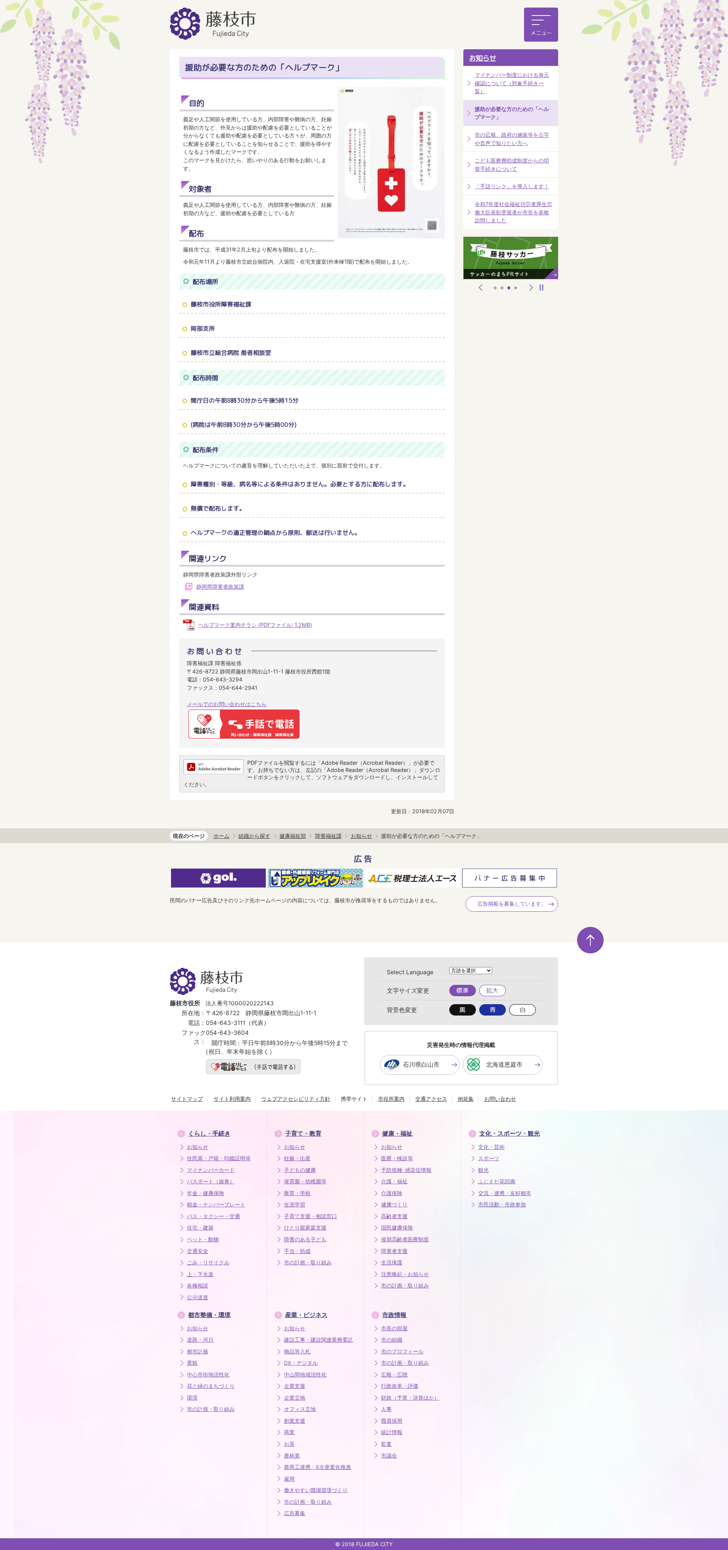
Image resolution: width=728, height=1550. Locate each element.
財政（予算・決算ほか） (410, 1398)
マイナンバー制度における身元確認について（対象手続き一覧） (512, 83)
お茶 (289, 1444)
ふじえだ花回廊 (496, 1181)
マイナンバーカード (211, 1170)
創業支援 (294, 1421)
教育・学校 (297, 1193)
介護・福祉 (394, 1181)
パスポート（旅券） (211, 1181)
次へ (531, 287)
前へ (481, 287)
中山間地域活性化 (305, 1375)
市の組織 (391, 1340)
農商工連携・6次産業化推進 (317, 1467)
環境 (192, 1398)
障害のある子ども (305, 1239)
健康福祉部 (292, 836)
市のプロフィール (402, 1351)
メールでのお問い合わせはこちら (227, 704)
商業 (289, 1432)
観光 (483, 1170)
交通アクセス (431, 1098)
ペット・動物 (203, 1239)
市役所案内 (391, 1098)
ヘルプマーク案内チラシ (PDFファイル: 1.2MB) (255, 625)
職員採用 (391, 1421)
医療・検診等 (397, 1158)
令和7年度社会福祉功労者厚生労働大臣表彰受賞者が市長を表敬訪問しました (513, 212)
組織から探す (254, 836)
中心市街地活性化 (208, 1375)
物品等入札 (297, 1351)
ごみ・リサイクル (208, 1262)
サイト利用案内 (232, 1098)
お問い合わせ (500, 1098)
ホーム (221, 836)
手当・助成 (297, 1251)
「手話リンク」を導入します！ (512, 186)
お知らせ (482, 58)
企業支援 (294, 1386)
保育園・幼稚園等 (305, 1181)
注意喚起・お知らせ (405, 1274)
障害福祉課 (328, 836)
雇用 (289, 1479)
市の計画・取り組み (308, 1262)
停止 (541, 287)
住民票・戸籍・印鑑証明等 (219, 1158)
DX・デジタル (301, 1363)
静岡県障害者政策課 (220, 586)
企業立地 (294, 1398)
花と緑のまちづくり (211, 1386)
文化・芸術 (491, 1147)
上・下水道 (200, 1274)
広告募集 (294, 1513)
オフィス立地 (300, 1409)
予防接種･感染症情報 (406, 1170)
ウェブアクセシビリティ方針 (295, 1098)
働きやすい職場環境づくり (316, 1490)
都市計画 (197, 1351)
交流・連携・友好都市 (504, 1193)
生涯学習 (294, 1205)
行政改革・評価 (399, 1386)
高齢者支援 (394, 1216)
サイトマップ (187, 1098)
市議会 (389, 1456)
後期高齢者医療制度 (405, 1239)
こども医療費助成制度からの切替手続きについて (512, 164)
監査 (386, 1444)
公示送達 (197, 1297)
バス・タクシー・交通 (213, 1216)
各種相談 (197, 1286)
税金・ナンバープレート (216, 1205)
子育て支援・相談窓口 (310, 1216)
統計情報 (391, 1432)
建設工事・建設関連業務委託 (318, 1340)
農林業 (292, 1456)
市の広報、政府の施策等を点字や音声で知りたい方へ (512, 138)
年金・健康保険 (205, 1193)
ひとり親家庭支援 (305, 1228)
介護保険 (391, 1193)
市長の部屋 (394, 1328)
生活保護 (391, 1262)
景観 (192, 1363)
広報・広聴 (394, 1375)
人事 (386, 1409)
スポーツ (488, 1158)
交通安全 (197, 1251)
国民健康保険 (397, 1228)
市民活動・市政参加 (502, 1205)
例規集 (466, 1098)
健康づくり (394, 1205)
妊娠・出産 (297, 1158)
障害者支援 (394, 1251)
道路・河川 (200, 1340)
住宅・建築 (200, 1228)
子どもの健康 (300, 1170)
